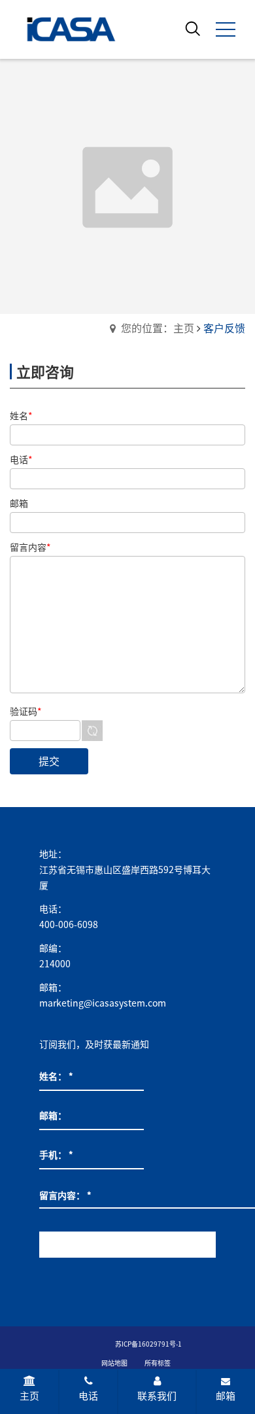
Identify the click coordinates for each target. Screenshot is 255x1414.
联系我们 (157, 1396)
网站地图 (114, 1363)
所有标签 (157, 1363)
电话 (88, 1396)
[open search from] (193, 28)
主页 (29, 1396)
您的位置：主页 (157, 328)
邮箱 (225, 1396)
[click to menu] (225, 29)
